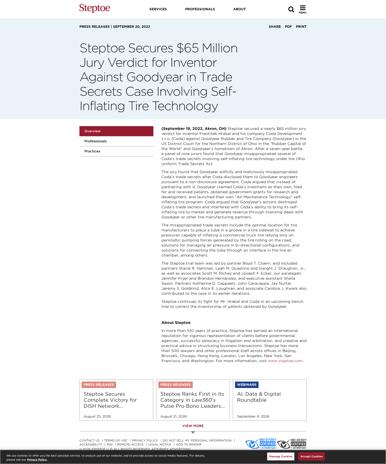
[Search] (291, 9)
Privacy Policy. (37, 459)
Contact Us (89, 440)
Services (158, 9)
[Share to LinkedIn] (273, 34)
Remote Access (130, 444)
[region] (193, 457)
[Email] (287, 34)
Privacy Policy (145, 440)
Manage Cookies (280, 456)
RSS (110, 444)
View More (193, 426)
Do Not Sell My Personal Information (197, 440)
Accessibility (90, 444)
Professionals (95, 141)
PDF (288, 27)
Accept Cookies (311, 456)
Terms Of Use (115, 440)
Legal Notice (159, 444)
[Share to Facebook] (262, 34)
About (239, 9)
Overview (92, 131)
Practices (92, 151)
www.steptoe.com (285, 361)
